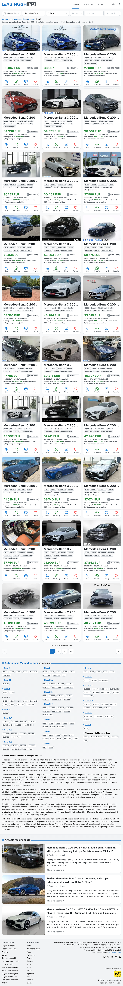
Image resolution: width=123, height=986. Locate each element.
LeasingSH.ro (115, 980)
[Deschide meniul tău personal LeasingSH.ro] (113, 4)
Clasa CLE (8, 730)
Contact (5, 955)
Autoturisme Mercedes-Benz (21, 663)
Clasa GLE (89, 685)
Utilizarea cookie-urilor (10, 961)
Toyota (30, 958)
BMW (29, 946)
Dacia (29, 983)
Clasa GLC (48, 704)
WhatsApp (16, 84)
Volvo (29, 964)
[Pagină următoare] (118, 651)
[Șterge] (42, 13)
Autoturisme (7, 19)
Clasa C (31, 19)
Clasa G (47, 719)
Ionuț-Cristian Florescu (117, 974)
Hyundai (30, 974)
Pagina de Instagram (10, 974)
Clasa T (47, 743)
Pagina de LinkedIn (9, 977)
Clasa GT (7, 680)
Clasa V (88, 668)
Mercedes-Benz (20, 19)
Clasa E (47, 668)
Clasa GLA (48, 680)
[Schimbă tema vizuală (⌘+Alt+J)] (119, 4)
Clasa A (7, 668)
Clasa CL (7, 709)
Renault (30, 980)
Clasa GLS (89, 701)
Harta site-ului (7, 964)
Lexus (29, 977)
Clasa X (88, 725)
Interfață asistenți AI (10, 967)
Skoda (29, 970)
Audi (29, 952)
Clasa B (7, 689)
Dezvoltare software (10, 980)
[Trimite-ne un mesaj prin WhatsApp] (104, 957)
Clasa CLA (8, 718)
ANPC (4, 983)
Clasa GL (88, 677)
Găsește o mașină (9, 949)
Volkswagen (32, 955)
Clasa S (47, 731)
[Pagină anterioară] (4, 651)
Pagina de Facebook (10, 970)
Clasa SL (88, 713)
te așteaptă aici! (114, 953)
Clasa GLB (48, 692)
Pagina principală (8, 946)
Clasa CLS (8, 742)
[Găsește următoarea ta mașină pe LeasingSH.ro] (19, 4)
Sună (7, 84)
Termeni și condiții (9, 958)
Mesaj (26, 84)
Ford (29, 967)
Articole (5, 952)
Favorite (35, 84)
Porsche (30, 961)
